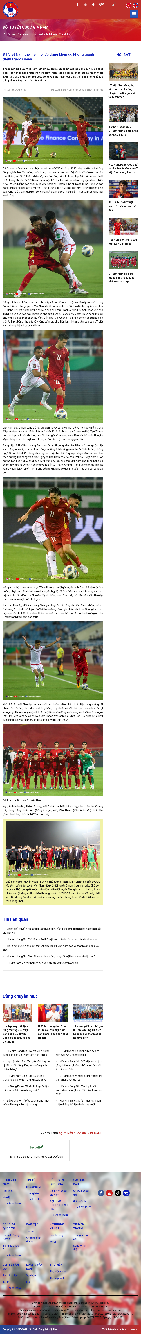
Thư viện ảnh (57, 1278)
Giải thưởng (56, 1235)
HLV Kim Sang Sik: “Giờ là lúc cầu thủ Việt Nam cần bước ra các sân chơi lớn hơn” (52, 939)
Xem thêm (14, 1203)
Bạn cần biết (10, 1275)
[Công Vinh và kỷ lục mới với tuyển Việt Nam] (123, 226)
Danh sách (24, 34)
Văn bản (31, 1275)
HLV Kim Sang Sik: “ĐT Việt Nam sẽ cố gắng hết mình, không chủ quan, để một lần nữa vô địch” (79, 1065)
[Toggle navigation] (134, 14)
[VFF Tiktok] (93, 5)
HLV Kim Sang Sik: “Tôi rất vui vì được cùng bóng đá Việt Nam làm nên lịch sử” (51, 956)
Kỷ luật (53, 1241)
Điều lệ (6, 1197)
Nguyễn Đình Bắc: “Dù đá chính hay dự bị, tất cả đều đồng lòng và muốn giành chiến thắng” (26, 1065)
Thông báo (32, 1193)
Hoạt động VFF (34, 1186)
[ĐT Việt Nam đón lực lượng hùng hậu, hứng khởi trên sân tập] (123, 260)
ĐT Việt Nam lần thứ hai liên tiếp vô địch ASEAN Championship (42, 962)
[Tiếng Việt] (128, 4)
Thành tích (65, 34)
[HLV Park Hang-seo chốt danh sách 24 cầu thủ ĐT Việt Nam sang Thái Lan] (123, 151)
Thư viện (56, 1264)
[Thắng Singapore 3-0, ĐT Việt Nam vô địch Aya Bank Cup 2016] (123, 113)
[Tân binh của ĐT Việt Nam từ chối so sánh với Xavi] (123, 189)
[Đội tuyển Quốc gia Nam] (4, 34)
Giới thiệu (8, 1190)
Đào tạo (32, 1224)
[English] (135, 4)
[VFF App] (101, 5)
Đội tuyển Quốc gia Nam (81, 90)
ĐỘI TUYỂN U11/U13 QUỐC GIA (59, 1205)
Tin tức (11, 34)
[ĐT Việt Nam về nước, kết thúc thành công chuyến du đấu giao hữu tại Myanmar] (123, 72)
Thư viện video (58, 1271)
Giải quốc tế (79, 1201)
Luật (28, 1282)
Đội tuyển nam (58, 90)
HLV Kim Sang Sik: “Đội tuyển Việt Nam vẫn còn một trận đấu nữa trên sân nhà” (79, 1090)
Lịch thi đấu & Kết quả (44, 34)
